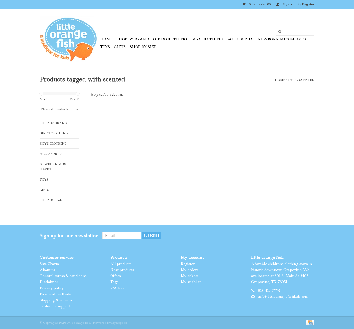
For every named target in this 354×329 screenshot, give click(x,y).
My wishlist (191, 281)
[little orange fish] (69, 39)
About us (47, 269)
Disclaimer (49, 281)
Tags (292, 80)
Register (188, 263)
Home (106, 39)
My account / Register (298, 4)
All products (120, 263)
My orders (189, 269)
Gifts (120, 47)
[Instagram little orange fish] (310, 235)
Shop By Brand (133, 39)
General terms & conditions (63, 275)
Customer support (55, 306)
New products (122, 269)
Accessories (240, 39)
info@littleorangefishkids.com (283, 296)
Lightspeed (119, 323)
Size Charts (49, 263)
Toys (105, 47)
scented (306, 80)
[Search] (278, 32)
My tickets (189, 275)
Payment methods (55, 294)
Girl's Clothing (170, 39)
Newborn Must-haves (281, 39)
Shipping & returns (56, 300)
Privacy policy (52, 288)
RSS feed (117, 288)
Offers (115, 275)
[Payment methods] (309, 322)
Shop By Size (143, 47)
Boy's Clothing (207, 39)
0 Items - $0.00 (260, 4)
